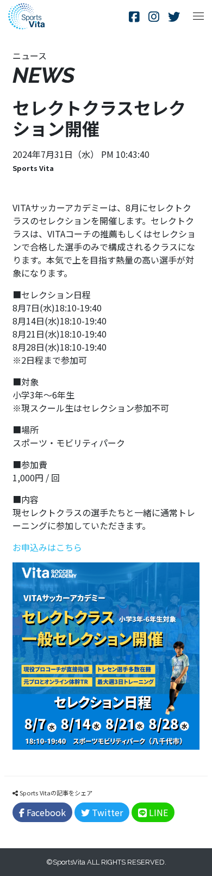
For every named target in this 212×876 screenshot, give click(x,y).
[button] (198, 16)
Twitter (106, 812)
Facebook (45, 812)
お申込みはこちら (47, 547)
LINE (157, 812)
